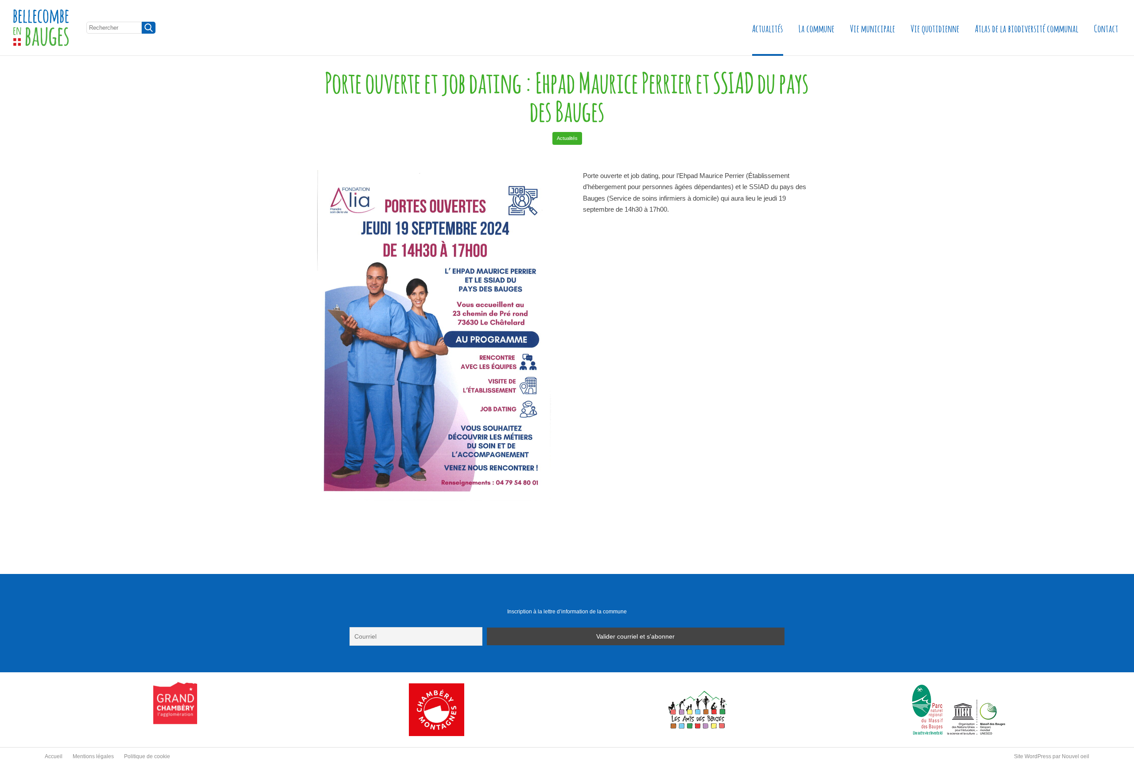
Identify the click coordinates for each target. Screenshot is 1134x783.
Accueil (53, 756)
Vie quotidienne (935, 27)
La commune (817, 27)
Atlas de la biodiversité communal (1027, 27)
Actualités (767, 27)
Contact (1106, 27)
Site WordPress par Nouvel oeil (1051, 756)
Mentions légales (93, 756)
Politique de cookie (147, 756)
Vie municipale (872, 27)
